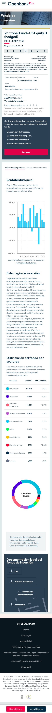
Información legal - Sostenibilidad (26, 661)
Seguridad (26, 667)
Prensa (26, 629)
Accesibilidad (26, 641)
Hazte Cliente (15, 709)
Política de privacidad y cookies (26, 647)
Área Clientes (36, 709)
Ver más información (14, 101)
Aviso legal (26, 635)
